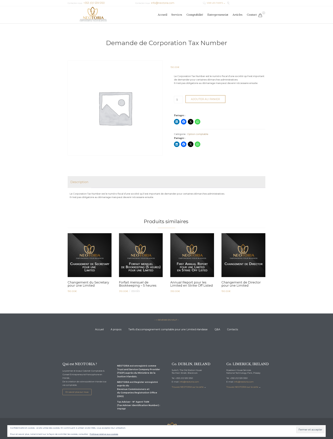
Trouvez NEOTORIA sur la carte (187, 387)
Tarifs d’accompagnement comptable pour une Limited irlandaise (168, 329)
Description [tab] (79, 182)
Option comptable (197, 134)
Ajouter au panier (205, 99)
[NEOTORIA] (93, 14)
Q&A (217, 329)
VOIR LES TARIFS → (214, 3)
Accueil (99, 329)
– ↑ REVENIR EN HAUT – (167, 320)
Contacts (232, 329)
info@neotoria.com (189, 381)
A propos (116, 329)
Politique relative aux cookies (104, 434)
